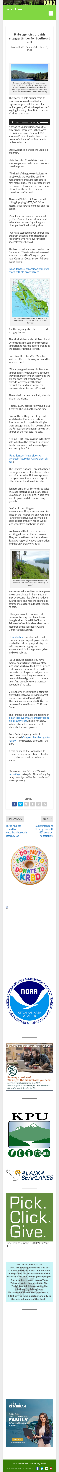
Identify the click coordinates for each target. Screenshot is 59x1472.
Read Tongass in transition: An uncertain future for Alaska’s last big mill (28, 458)
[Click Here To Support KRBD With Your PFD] (29, 1217)
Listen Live (13, 9)
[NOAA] (29, 1001)
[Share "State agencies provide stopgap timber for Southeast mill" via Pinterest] (39, 804)
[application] (29, 122)
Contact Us (28, 1468)
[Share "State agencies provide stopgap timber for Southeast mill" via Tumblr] (32, 804)
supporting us (15, 774)
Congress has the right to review (29, 739)
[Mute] (37, 122)
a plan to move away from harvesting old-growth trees (29, 719)
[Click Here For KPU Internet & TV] (29, 1134)
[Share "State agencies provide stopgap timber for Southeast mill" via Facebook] (14, 804)
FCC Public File (14, 1468)
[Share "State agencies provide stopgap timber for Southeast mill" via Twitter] (20, 804)
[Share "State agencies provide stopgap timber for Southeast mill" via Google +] (26, 804)
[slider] (44, 122)
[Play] (12, 122)
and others (18, 637)
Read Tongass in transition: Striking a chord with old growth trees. (29, 270)
